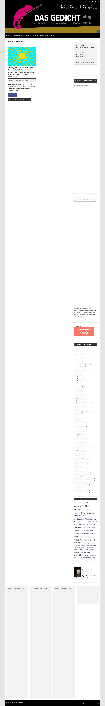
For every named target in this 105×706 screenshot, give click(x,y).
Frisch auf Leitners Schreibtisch (83, 388)
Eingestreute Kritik (80, 380)
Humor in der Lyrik (79, 406)
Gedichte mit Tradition (80, 396)
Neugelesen (78, 436)
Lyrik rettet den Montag (81, 426)
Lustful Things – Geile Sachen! (83, 422)
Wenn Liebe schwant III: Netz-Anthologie (85, 480)
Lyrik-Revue (78, 428)
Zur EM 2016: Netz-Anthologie (83, 490)
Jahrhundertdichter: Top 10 (82, 410)
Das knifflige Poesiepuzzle (82, 366)
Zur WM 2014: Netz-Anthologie (83, 492)
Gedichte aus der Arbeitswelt (82, 392)
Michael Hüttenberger (85, 543)
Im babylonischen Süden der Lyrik (22, 99)
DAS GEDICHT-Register (39, 35)
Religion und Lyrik (79, 450)
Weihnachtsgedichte (80, 476)
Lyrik (76, 424)
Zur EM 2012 (78, 488)
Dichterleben (78, 374)
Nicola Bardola (93, 543)
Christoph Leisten (77, 513)
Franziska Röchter (78, 521)
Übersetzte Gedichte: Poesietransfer (84, 462)
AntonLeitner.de (86, 572)
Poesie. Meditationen (80, 442)
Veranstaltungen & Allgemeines (83, 464)
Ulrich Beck (88, 549)
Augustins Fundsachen (81, 354)
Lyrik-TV (77, 430)
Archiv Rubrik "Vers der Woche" (85, 62)
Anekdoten (78, 350)
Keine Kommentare (23, 80)
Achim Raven (76, 502)
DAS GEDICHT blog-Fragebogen (83, 364)
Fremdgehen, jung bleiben (82, 386)
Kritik (76, 416)
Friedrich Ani (84, 521)
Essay (10, 99)
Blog (8, 35)
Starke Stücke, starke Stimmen (83, 458)
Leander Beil (83, 533)
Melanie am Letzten (80, 432)
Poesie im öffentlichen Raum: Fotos (84, 440)
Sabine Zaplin (79, 547)
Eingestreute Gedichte (81, 378)
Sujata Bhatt (91, 547)
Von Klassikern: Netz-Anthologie (83, 472)
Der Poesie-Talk (79, 368)
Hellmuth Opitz (83, 524)
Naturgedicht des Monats (81, 434)
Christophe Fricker (90, 509)
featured (80, 519)
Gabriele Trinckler (92, 521)
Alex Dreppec (82, 502)
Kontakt (53, 35)
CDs (76, 356)
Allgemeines (78, 348)
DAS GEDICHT (78, 312)
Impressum (84, 703)
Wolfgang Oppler (91, 557)
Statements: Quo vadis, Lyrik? (82, 460)
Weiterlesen (12, 95)
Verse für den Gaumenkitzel (82, 468)
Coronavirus (85, 513)
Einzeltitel (77, 382)
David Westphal (85, 516)
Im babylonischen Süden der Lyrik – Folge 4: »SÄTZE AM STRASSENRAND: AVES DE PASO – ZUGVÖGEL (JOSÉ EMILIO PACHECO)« (21, 72)
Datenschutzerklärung (94, 703)
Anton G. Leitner (78, 316)
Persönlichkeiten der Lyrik (81, 438)
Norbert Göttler (77, 545)
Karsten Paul (88, 530)
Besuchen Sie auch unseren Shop (83, 308)
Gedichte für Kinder (80, 394)
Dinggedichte (78, 376)
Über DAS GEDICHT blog (21, 35)
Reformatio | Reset (80, 444)
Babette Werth (84, 509)
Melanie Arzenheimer (81, 540)
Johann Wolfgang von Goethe (86, 527)
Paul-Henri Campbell (85, 545)
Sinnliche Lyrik (79, 456)
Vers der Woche (79, 466)
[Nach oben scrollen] (102, 703)
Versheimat (78, 470)
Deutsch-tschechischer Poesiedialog (84, 370)
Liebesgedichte (79, 418)
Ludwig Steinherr (83, 537)
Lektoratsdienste (90, 312)
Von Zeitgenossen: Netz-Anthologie (84, 474)
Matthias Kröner (91, 537)
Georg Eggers (76, 524)
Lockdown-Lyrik (79, 420)
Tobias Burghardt (79, 549)
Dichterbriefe (78, 372)
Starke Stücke (85, 547)
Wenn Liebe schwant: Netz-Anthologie (85, 482)
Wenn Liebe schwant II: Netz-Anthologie (85, 478)
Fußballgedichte (79, 390)
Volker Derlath (89, 555)
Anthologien (78, 352)
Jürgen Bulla (82, 530)
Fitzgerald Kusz (90, 519)
